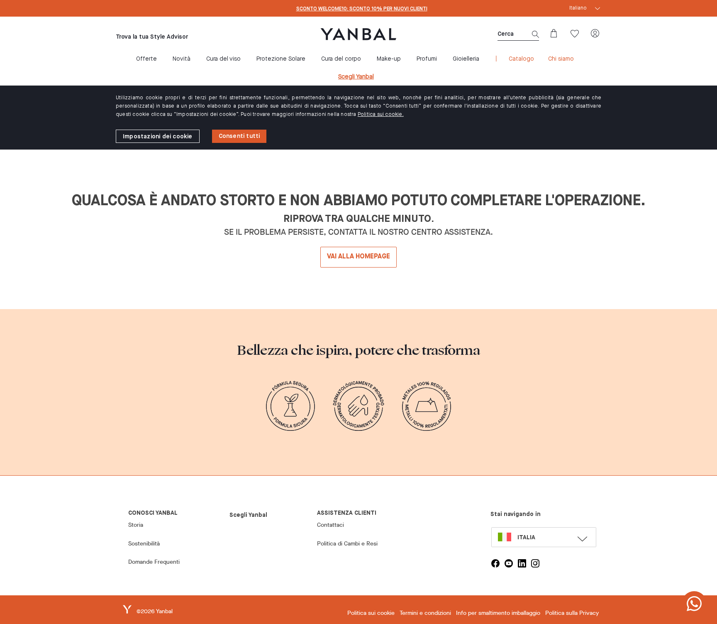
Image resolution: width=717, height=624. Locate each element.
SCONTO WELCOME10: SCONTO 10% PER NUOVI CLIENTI (361, 9)
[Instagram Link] (535, 563)
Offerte (146, 59)
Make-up (389, 59)
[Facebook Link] (495, 563)
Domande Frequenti (154, 562)
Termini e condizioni (425, 613)
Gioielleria (466, 59)
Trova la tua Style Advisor (152, 37)
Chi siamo (561, 59)
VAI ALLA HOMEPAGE (358, 256)
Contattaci (330, 525)
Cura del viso (223, 59)
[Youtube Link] (509, 563)
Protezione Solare (280, 59)
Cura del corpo (341, 59)
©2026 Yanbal (155, 611)
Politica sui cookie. (381, 114)
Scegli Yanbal (356, 77)
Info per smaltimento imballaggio (498, 613)
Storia (135, 525)
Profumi (427, 59)
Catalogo (521, 59)
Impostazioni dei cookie (158, 137)
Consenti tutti (239, 136)
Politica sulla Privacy (572, 613)
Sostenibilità (144, 544)
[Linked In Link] (522, 563)
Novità (181, 59)
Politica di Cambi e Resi (347, 544)
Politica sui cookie (371, 613)
